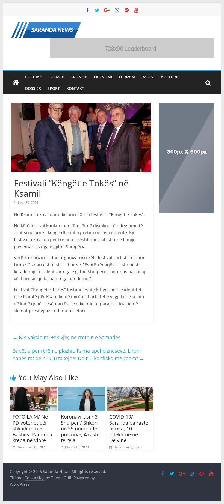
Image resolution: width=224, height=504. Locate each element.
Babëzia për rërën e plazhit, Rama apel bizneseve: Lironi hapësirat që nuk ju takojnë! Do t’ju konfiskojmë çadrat (78, 354)
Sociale (56, 76)
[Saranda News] (16, 82)
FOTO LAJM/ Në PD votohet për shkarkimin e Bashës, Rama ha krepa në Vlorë (32, 428)
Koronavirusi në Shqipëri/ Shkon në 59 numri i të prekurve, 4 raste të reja (80, 428)
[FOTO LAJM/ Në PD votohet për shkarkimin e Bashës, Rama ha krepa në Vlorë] (33, 390)
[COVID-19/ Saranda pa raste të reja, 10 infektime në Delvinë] (130, 390)
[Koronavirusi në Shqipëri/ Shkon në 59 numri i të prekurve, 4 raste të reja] (81, 390)
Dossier (33, 88)
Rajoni (148, 76)
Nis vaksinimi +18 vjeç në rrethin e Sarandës (66, 337)
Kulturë (169, 76)
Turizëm (127, 76)
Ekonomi (103, 76)
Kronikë (78, 76)
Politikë (33, 76)
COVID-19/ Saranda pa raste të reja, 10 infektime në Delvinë (128, 428)
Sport (54, 88)
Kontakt (75, 88)
